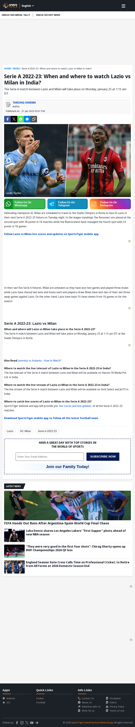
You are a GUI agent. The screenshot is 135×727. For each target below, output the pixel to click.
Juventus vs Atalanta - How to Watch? (39, 360)
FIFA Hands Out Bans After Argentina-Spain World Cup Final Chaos (56, 523)
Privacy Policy (117, 706)
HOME (7, 68)
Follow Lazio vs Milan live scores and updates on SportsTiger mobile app (51, 234)
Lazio (10, 431)
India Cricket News (48, 14)
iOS (8, 702)
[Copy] (33, 119)
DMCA (113, 702)
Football (40, 702)
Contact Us (88, 698)
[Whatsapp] (20, 118)
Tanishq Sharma (24, 102)
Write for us (88, 710)
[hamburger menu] (123, 6)
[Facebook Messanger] (27, 118)
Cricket (40, 698)
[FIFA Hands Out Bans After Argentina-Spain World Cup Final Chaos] (67, 505)
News (16, 68)
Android (10, 698)
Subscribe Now (103, 456)
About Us (87, 702)
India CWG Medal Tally (16, 14)
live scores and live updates (75, 406)
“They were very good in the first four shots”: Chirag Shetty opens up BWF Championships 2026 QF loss (75, 548)
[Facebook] (7, 118)
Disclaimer (115, 698)
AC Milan (25, 431)
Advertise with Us (91, 706)
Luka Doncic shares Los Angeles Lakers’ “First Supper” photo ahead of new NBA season (76, 532)
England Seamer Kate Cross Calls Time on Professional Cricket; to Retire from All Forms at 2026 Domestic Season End (77, 564)
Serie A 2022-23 (47, 431)
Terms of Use (117, 710)
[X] (14, 118)
